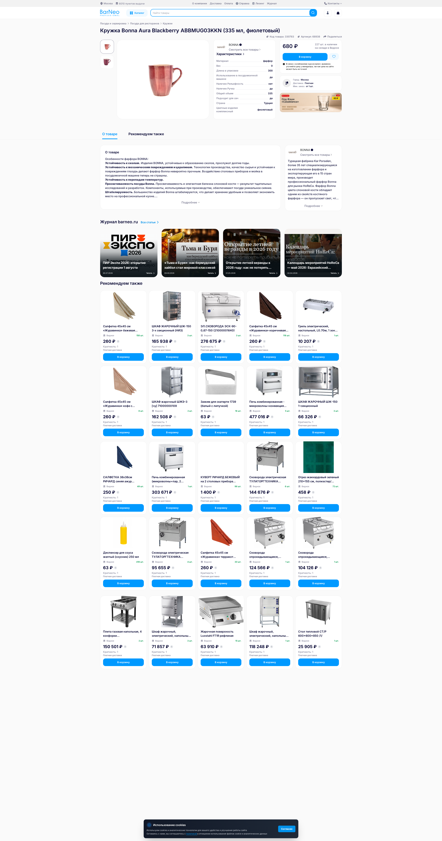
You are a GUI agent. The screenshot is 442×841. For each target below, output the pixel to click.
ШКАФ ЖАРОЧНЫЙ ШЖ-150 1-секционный (318, 404)
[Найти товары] (313, 12)
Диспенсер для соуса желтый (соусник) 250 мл (121, 554)
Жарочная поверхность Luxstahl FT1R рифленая (217, 633)
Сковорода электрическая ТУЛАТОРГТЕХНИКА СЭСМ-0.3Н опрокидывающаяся (170, 555)
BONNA (234, 44)
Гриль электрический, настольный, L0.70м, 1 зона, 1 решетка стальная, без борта (317, 328)
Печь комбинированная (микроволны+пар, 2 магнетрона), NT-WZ (168, 479)
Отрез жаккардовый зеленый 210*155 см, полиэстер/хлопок (318, 479)
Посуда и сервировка (113, 23)
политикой (191, 833)
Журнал (272, 3)
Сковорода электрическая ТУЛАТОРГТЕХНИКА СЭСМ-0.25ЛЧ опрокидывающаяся (267, 479)
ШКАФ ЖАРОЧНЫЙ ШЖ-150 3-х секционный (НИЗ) (171, 328)
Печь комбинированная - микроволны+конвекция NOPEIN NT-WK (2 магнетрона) (266, 404)
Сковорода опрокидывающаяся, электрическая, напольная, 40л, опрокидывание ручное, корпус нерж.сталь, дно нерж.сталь (317, 555)
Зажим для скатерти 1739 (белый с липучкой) (218, 404)
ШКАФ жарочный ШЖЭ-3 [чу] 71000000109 (169, 404)
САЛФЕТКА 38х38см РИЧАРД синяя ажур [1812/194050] (117, 479)
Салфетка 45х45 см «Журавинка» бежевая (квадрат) (119, 328)
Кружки (167, 23)
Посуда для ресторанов (144, 23)
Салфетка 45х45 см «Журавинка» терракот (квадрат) (217, 555)
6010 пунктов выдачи (132, 3)
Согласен (286, 828)
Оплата (228, 3)
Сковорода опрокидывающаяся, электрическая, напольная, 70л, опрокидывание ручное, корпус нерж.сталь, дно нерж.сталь (269, 555)
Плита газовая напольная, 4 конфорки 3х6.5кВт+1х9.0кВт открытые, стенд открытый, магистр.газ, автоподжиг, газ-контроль (122, 634)
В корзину (305, 56)
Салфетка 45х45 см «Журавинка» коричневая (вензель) (267, 328)
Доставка (216, 3)
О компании (199, 3)
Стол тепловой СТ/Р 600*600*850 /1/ (312, 633)
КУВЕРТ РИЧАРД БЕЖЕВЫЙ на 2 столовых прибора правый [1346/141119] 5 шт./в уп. (220, 479)
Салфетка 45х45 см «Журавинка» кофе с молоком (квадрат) (117, 404)
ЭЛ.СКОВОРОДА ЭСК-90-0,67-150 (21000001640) (219, 328)
